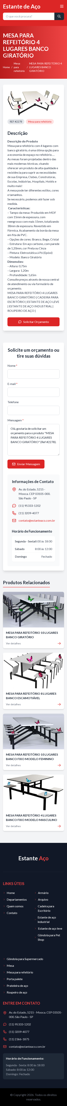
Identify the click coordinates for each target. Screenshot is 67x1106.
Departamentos (17, 899)
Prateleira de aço (17, 985)
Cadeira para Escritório (46, 908)
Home (6, 67)
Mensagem (15, 420)
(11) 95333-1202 (30, 505)
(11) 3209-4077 (29, 513)
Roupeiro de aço (17, 992)
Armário (43, 892)
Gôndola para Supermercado (25, 959)
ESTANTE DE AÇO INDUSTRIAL (30, 306)
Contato (12, 913)
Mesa (10, 965)
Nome (12, 365)
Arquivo (43, 899)
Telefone (13, 402)
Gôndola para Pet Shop (49, 937)
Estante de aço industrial (47, 919)
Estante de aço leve (50, 928)
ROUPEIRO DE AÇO (20, 310)
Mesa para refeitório (19, 67)
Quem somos (15, 906)
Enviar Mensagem (28, 464)
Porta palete (15, 979)
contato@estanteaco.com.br (37, 520)
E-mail (12, 384)
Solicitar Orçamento (36, 321)
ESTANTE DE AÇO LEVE (43, 301)
